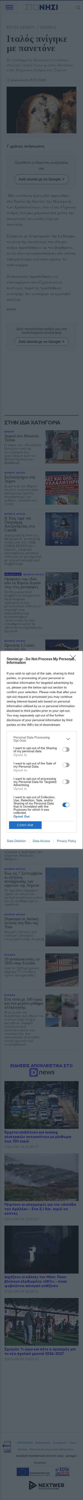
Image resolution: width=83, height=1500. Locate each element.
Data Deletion (16, 841)
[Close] (74, 659)
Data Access (41, 841)
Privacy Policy (66, 841)
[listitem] (41, 739)
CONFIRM (25, 825)
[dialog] (41, 750)
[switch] (65, 749)
